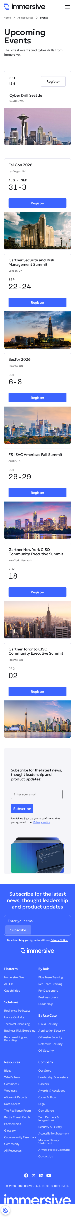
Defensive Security (50, 1044)
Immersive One (14, 977)
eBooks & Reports (15, 1097)
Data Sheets (12, 1104)
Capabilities (12, 990)
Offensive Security (50, 1037)
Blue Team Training (50, 977)
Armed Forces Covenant (54, 1150)
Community (11, 1144)
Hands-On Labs (14, 1017)
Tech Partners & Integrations (48, 1118)
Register (53, 81)
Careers (43, 1084)
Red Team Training (50, 984)
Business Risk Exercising (19, 1030)
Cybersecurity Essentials (20, 1137)
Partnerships (12, 1124)
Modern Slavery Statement (48, 1141)
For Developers (48, 990)
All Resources (13, 1150)
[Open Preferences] (5, 1210)
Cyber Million (47, 1097)
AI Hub (8, 984)
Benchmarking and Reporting (16, 1038)
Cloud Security (47, 1024)
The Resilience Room (17, 1110)
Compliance (46, 1110)
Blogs (7, 1070)
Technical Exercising (17, 1024)
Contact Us (45, 1156)
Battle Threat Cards (17, 1117)
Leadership (45, 1004)
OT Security (46, 1050)
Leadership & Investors (53, 1077)
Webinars (10, 1090)
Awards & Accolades (51, 1090)
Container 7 (11, 1084)
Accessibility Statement (53, 1133)
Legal (41, 1104)
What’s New (12, 1077)
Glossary (9, 1130)
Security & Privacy (50, 1127)
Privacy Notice (41, 822)
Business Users (48, 997)
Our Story (44, 1070)
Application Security (51, 1030)
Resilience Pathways (17, 1010)
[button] (66, 7)
